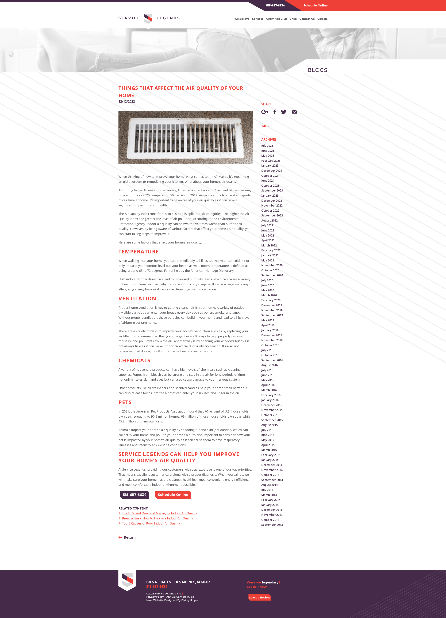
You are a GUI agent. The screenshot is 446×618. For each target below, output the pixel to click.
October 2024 (270, 176)
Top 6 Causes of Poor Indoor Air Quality (151, 523)
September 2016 (272, 360)
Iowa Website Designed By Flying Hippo (172, 600)
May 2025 (267, 156)
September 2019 (272, 315)
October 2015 (270, 415)
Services (257, 18)
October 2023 (270, 186)
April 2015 (268, 445)
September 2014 (272, 480)
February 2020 (270, 300)
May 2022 (267, 235)
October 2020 (270, 270)
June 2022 (267, 230)
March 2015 (269, 450)
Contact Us (307, 18)
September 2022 (272, 215)
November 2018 (272, 340)
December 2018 (271, 335)
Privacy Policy (155, 596)
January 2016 (270, 400)
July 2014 (267, 490)
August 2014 (269, 485)
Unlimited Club (276, 18)
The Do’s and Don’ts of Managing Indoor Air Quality (159, 513)
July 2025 (267, 146)
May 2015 (267, 440)
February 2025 (270, 161)
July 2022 (267, 225)
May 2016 (267, 380)
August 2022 (269, 220)
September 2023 (272, 190)
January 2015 (270, 460)
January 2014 (270, 505)
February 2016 (270, 395)
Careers (322, 18)
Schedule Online (315, 5)
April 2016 (268, 385)
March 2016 (269, 390)
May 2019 (267, 320)
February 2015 (270, 455)
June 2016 (267, 375)
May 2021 (267, 260)
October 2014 (270, 475)
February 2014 (270, 500)
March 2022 (269, 245)
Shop (293, 18)
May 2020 (267, 290)
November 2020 (272, 265)
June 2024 (267, 180)
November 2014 (272, 470)
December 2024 (271, 171)
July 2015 (267, 430)
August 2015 (269, 425)
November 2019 (272, 310)
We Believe (241, 18)
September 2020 (272, 275)
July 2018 (267, 350)
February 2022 (270, 250)
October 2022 (270, 210)
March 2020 (269, 295)
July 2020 (267, 280)
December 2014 (271, 465)
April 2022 (268, 240)
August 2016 (269, 365)
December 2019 (271, 305)
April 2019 (268, 325)
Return (130, 537)
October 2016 (270, 355)
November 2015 (272, 410)
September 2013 (272, 525)
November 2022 (272, 205)
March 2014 (269, 495)
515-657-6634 (275, 5)
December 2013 (271, 510)
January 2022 (270, 255)
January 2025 (270, 165)
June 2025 (267, 151)
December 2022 (271, 201)
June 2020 (267, 285)
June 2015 (267, 435)
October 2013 (270, 520)
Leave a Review (259, 597)
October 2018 (270, 345)
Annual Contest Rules (180, 596)
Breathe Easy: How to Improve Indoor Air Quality (157, 518)
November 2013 (272, 515)
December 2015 (271, 405)
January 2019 (270, 330)
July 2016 (267, 370)
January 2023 (270, 195)
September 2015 (272, 420)
